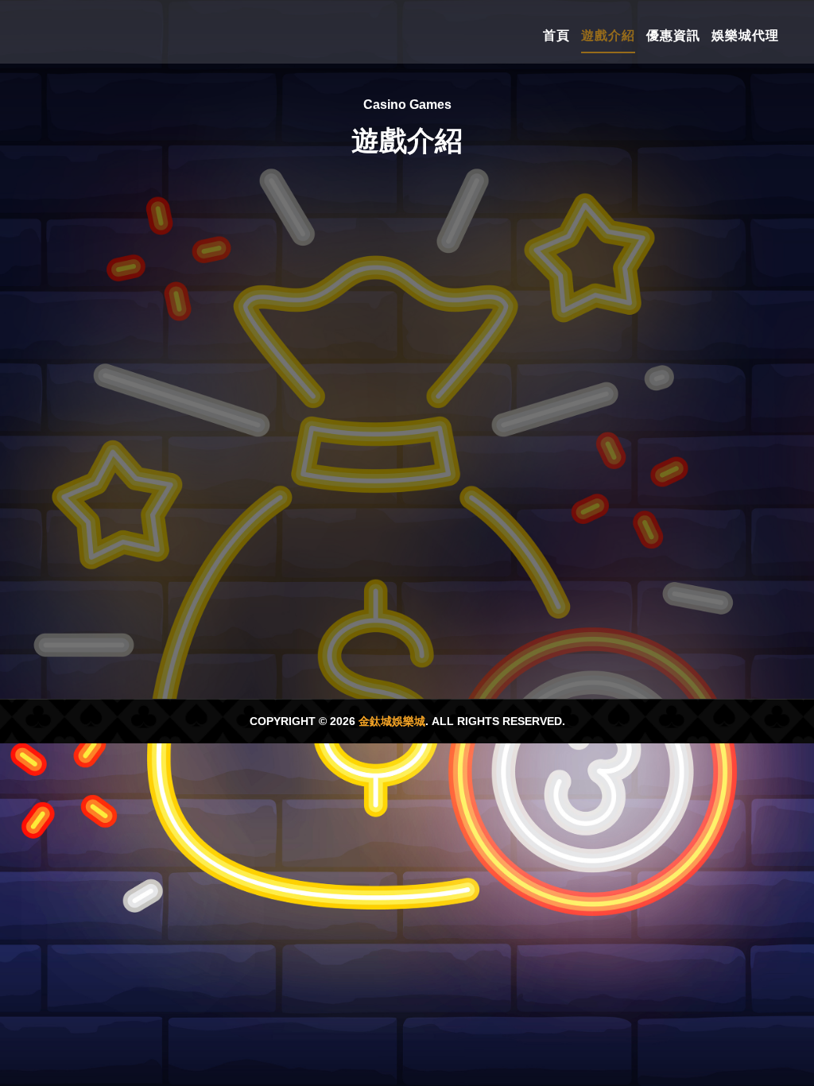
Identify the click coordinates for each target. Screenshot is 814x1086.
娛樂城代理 (745, 35)
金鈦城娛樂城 (392, 721)
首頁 (556, 35)
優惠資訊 (673, 35)
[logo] (110, 32)
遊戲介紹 (608, 35)
